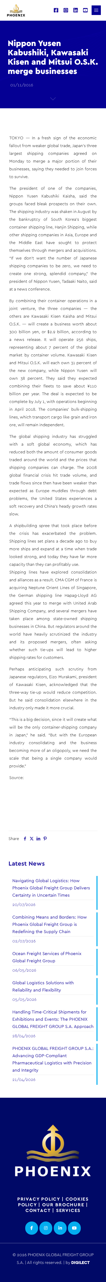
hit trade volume (69, 475)
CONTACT (38, 1210)
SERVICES (68, 1210)
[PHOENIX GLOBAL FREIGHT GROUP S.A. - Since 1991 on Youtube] (74, 1228)
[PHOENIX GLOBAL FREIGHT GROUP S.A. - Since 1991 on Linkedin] (60, 1228)
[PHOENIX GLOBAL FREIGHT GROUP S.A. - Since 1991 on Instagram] (45, 1228)
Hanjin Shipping (69, 227)
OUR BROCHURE (63, 1205)
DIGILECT (80, 1263)
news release (27, 340)
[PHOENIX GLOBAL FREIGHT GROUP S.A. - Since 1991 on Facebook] (31, 1228)
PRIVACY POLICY (38, 1199)
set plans (46, 541)
